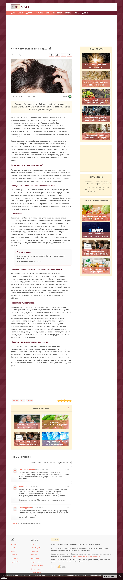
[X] (57, 55)
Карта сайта (15, 562)
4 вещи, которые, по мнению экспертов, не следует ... (26, 425)
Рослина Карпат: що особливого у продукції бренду (96, 270)
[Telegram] (51, 55)
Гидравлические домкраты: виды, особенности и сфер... (96, 118)
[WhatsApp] (63, 55)
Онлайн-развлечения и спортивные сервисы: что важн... (96, 234)
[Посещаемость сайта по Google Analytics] (61, 566)
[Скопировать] (69, 55)
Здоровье (34, 551)
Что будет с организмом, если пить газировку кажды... (55, 443)
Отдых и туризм (37, 565)
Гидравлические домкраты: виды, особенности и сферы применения (98, 183)
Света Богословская (27, 469)
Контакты (14, 558)
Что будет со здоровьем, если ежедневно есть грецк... (96, 83)
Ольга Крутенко (25, 508)
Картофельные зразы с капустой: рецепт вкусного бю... (96, 217)
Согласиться (110, 576)
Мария (21, 486)
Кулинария (35, 558)
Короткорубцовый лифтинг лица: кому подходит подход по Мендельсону (97, 189)
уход (22, 400)
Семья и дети (36, 548)
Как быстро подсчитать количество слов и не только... (27, 443)
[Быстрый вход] (109, 7)
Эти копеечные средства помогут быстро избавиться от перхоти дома (41, 257)
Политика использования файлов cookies (86, 556)
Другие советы (36, 572)
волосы (15, 400)
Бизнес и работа (37, 569)
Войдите (14, 523)
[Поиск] (104, 7)
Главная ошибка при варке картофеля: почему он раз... (96, 136)
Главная (14, 544)
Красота (34, 555)
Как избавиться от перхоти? (29, 262)
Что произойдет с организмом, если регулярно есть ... (55, 424)
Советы (13, 548)
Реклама (14, 555)
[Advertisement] (61, 30)
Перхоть (30, 400)
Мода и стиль (36, 562)
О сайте (13, 551)
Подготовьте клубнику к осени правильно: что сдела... (96, 101)
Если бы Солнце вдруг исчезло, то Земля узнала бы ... (96, 66)
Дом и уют (35, 544)
